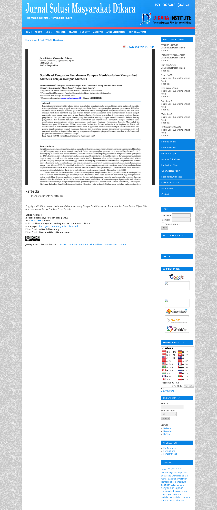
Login (49, 32)
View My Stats (167, 390)
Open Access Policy (170, 170)
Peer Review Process (171, 176)
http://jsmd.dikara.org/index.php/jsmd (58, 226)
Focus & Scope (168, 153)
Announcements (115, 32)
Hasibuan (58, 40)
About (38, 32)
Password (166, 219)
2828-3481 (36, 220)
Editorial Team (168, 141)
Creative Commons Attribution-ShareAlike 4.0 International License (92, 244)
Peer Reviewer (168, 147)
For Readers (169, 448)
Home (28, 32)
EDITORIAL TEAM (137, 32)
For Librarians (170, 453)
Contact (165, 194)
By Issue (167, 428)
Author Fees (167, 188)
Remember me (172, 224)
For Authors (169, 451)
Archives (98, 32)
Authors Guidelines (170, 159)
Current (85, 32)
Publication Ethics (169, 165)
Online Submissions (171, 182)
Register (61, 32)
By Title (167, 434)
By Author (168, 431)
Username (166, 215)
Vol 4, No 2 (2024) (42, 40)
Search (164, 403)
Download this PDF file (140, 46)
